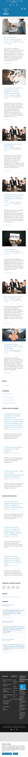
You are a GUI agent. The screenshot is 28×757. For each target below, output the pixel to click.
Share (11, 617)
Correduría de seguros (5, 708)
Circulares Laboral (8, 397)
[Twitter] (13, 587)
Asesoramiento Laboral (5, 685)
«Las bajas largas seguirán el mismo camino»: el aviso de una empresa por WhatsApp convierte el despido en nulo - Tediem (14, 629)
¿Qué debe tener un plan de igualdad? (13, 145)
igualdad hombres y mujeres (10, 42)
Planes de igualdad (8, 43)
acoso (20, 252)
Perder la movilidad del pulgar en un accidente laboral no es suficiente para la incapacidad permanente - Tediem (14, 646)
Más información (7, 63)
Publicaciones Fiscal (8, 400)
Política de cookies (22, 727)
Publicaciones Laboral (8, 41)
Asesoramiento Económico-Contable (5, 702)
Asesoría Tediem (10, 604)
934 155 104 (15, 695)
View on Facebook (5, 617)
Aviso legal (14, 727)
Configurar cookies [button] (7, 753)
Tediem (7, 39)
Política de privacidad (6, 727)
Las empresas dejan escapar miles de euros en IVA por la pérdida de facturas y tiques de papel (13, 504)
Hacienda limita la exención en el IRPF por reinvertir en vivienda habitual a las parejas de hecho (13, 560)
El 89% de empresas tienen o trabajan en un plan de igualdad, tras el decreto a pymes (14, 198)
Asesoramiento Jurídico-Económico (5, 690)
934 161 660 (15, 691)
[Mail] (17, 587)
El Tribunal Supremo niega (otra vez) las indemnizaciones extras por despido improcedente (14, 474)
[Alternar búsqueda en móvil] (22, 9)
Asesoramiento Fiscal (5, 680)
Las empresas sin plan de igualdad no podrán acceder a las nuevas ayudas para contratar (13, 91)
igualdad (21, 41)
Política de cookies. (10, 751)
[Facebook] (8, 587)
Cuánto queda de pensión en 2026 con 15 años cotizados (13, 449)
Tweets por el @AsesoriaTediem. (11, 597)
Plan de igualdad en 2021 (13, 297)
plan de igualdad (20, 42)
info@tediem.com (14, 2)
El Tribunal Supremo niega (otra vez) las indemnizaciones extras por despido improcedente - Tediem (13, 611)
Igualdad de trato (10, 37)
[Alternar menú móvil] (25, 9)
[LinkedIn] (4, 587)
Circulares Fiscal (7, 394)
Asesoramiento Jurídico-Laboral (5, 696)
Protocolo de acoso (11, 249)
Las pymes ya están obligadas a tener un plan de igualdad (13, 346)
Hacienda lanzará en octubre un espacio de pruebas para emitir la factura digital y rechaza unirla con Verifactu (13, 531)
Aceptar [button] (15, 753)
